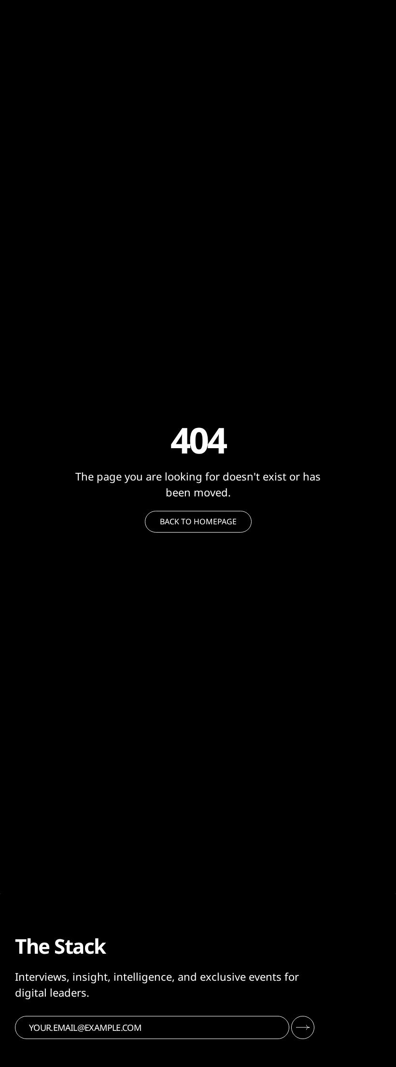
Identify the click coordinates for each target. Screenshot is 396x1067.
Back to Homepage (198, 521)
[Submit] (302, 1027)
